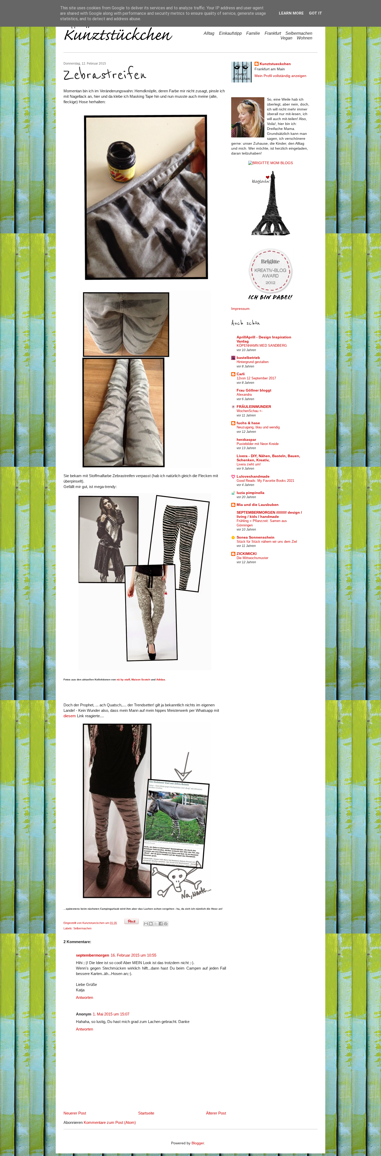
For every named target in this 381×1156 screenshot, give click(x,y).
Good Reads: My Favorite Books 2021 (265, 481)
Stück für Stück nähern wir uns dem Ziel (267, 542)
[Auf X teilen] (155, 923)
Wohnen (304, 38)
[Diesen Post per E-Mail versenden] (146, 923)
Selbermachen (298, 33)
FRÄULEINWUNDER (254, 407)
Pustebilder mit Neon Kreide (258, 444)
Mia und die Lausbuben (258, 505)
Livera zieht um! (249, 464)
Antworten (84, 997)
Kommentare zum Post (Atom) (110, 1122)
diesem (70, 716)
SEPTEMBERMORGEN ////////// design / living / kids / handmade (269, 515)
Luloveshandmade (253, 476)
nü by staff (123, 679)
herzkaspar (246, 440)
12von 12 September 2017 (256, 378)
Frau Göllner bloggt (254, 390)
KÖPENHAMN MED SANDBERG (262, 345)
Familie (253, 33)
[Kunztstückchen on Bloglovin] (270, 234)
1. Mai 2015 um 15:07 (111, 1014)
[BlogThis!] (150, 923)
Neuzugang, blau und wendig (258, 427)
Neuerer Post (75, 1113)
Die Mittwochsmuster (252, 558)
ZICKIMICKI (247, 554)
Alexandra (244, 394)
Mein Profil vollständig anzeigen (280, 76)
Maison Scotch (140, 679)
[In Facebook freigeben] (160, 923)
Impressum (240, 309)
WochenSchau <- (250, 411)
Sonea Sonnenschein (255, 537)
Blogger (198, 1143)
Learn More (291, 13)
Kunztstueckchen (93, 922)
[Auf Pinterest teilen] (165, 923)
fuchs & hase (248, 423)
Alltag (209, 33)
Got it (315, 13)
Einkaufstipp (230, 33)
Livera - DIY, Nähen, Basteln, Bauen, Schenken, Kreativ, (268, 458)
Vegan (286, 38)
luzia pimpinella (250, 493)
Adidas (160, 679)
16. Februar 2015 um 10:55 (133, 955)
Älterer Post (216, 1113)
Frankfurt (273, 33)
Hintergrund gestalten (253, 362)
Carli (241, 374)
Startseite (146, 1113)
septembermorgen (92, 955)
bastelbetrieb (248, 358)
